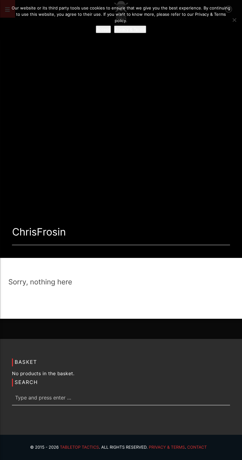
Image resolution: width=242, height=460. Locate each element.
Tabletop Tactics (79, 447)
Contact (197, 447)
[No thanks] (234, 20)
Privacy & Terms (167, 447)
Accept (103, 29)
